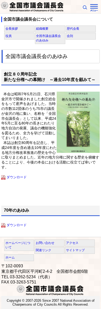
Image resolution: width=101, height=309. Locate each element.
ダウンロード (16, 177)
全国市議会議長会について (28, 19)
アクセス (72, 243)
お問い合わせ (45, 243)
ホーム (10, 257)
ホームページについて (17, 245)
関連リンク (43, 250)
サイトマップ (75, 250)
